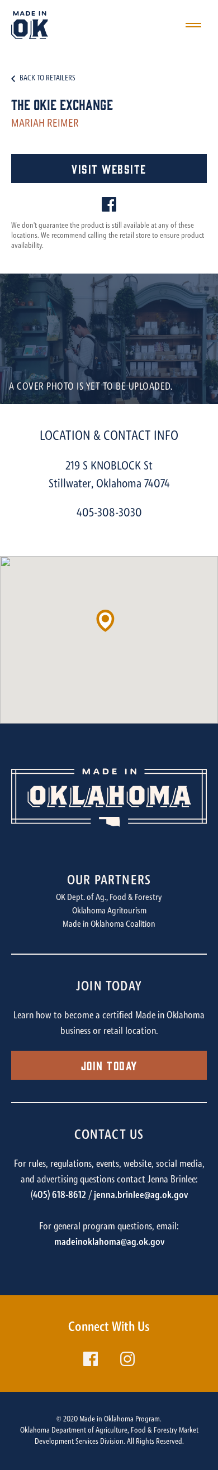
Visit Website (109, 168)
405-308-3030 (109, 513)
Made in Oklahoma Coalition (109, 924)
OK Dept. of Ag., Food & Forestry (109, 897)
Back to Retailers (47, 79)
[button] (109, 625)
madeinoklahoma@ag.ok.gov (109, 1243)
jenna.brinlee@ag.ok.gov (141, 1196)
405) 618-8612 (59, 1196)
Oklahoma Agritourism (109, 911)
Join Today (109, 1065)
